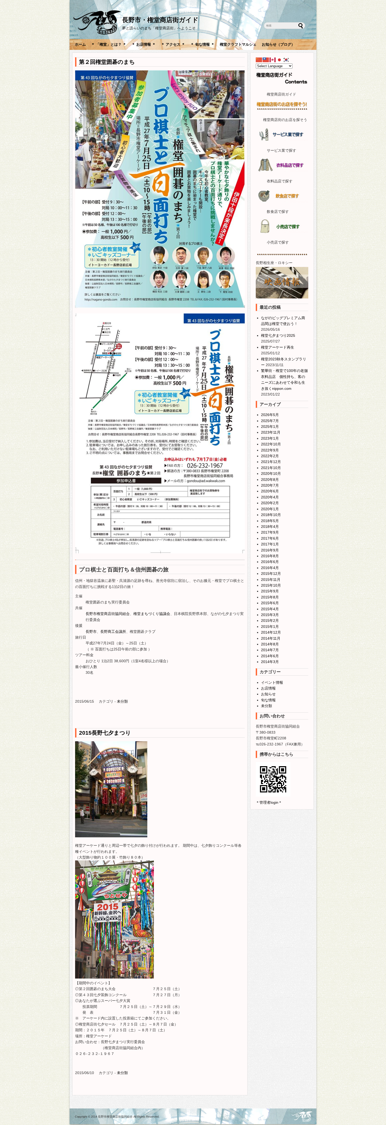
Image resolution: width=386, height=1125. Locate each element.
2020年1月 (270, 509)
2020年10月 (271, 473)
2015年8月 (270, 597)
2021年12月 (271, 462)
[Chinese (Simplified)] (259, 59)
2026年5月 (270, 415)
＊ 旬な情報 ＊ (202, 44)
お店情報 (268, 688)
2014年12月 (271, 632)
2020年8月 (270, 479)
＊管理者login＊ (269, 802)
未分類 (122, 701)
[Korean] (286, 59)
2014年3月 (270, 662)
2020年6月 (270, 491)
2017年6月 (270, 538)
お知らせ (268, 694)
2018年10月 (271, 515)
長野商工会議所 (113, 631)
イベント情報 (272, 682)
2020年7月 (270, 485)
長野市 (91, 631)
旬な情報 (268, 700)
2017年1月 (270, 544)
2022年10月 (271, 444)
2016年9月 (270, 550)
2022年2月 (270, 456)
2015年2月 (270, 620)
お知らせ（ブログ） (278, 44)
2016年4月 (270, 568)
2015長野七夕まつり (105, 733)
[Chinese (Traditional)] (266, 59)
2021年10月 (271, 468)
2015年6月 (270, 603)
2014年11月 (270, 638)
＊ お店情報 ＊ (144, 44)
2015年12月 (271, 573)
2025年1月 (270, 426)
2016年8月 (270, 556)
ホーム (80, 44)
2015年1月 (270, 626)
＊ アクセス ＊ (173, 44)
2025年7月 (270, 421)
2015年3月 (270, 615)
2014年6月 (270, 656)
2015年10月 (271, 585)
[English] (272, 59)
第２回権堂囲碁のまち (109, 62)
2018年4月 (270, 526)
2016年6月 (270, 562)
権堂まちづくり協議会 (151, 614)
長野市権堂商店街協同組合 (108, 614)
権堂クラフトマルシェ (238, 44)
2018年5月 (270, 521)
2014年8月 (270, 644)
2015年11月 (270, 579)
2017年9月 (270, 532)
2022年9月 (270, 450)
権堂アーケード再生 (277, 347)
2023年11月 (270, 432)
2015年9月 (270, 591)
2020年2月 (270, 503)
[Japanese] (279, 59)
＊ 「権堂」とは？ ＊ (108, 44)
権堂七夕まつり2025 (278, 335)
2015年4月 (270, 609)
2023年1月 (270, 438)
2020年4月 (270, 497)
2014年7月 (270, 650)
